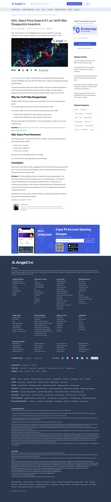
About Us (14, 285)
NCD (36, 303)
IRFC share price (16, 343)
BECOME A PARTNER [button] (40, 315)
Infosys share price (83, 345)
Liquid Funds (39, 401)
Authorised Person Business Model (42, 329)
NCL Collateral (75, 484)
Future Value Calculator (62, 293)
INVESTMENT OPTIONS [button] (40, 279)
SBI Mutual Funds (41, 398)
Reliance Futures (54, 382)
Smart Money (15, 319)
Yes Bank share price (17, 351)
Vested (37, 371)
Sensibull (21, 371)
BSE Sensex (66, 379)
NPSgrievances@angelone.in (17, 469)
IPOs (81, 117)
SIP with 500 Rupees (39, 287)
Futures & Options (79, 113)
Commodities (84, 109)
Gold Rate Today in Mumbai (26, 388)
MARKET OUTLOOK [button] (61, 315)
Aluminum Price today (37, 395)
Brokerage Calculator (61, 281)
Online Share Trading (83, 287)
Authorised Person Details (41, 333)
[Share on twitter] (27, 70)
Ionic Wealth (34, 365)
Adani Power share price (62, 345)
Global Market (89, 113)
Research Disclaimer (16, 482)
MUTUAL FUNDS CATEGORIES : (19, 401)
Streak (33, 371)
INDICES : (13, 379)
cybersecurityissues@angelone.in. (54, 471)
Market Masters (87, 117)
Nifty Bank (26, 379)
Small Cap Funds (49, 401)
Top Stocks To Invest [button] (18, 341)
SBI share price (38, 349)
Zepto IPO (81, 325)
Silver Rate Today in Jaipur (77, 391)
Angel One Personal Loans (42, 484)
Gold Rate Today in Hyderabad (71, 388)
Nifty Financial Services (37, 379)
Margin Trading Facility (52, 368)
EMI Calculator (60, 309)
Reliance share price (83, 343)
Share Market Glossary (62, 321)
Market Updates (78, 121)
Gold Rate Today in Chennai (55, 388)
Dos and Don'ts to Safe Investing (42, 482)
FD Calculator (60, 297)
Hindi (76, 117)
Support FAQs (38, 358)
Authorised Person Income (41, 325)
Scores (54, 482)
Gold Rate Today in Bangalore (87, 388)
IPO (79, 293)
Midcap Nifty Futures (43, 382)
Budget (76, 109)
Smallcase (27, 371)
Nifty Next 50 (47, 379)
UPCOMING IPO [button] (82, 315)
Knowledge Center (16, 317)
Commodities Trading (84, 297)
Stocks (36, 281)
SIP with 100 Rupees (39, 285)
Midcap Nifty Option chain (49, 385)
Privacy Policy (38, 476)
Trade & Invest (15, 9)
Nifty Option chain (22, 385)
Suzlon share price (16, 345)
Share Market (85, 129)
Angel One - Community (17, 329)
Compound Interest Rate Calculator (65, 295)
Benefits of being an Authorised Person (43, 323)
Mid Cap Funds (74, 401)
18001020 (29, 358)
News (43, 9)
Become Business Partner (40, 317)
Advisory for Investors (65, 484)
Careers (14, 295)
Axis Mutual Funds (52, 398)
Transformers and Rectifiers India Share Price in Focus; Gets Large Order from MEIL (85, 78)
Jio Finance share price (84, 349)
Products (50, 9)
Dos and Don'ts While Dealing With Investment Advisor (70, 482)
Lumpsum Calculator (61, 287)
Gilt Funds (66, 401)
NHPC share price (39, 345)
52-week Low (60, 325)
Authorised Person (83, 303)
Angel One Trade (32, 368)
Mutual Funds (88, 121)
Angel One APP (23, 368)
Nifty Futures (21, 382)
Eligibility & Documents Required (42, 327)
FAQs (86, 482)
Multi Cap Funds (84, 401)
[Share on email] (35, 70)
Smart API (61, 368)
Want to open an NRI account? (85, 48)
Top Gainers (59, 327)
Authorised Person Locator (41, 335)
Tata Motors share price (17, 349)
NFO (36, 289)
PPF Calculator (60, 307)
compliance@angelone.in (48, 468)
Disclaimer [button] (14, 451)
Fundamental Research (17, 323)
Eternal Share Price (61, 349)
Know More (24, 209)
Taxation (92, 129)
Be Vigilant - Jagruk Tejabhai (19, 331)
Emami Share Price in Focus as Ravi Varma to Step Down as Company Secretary (84, 69)
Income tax (81, 301)
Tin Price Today (82, 395)
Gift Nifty (88, 379)
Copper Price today (26, 395)
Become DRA (37, 319)
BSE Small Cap (74, 379)
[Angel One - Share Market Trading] (18, 4)
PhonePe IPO (82, 327)
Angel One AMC (26, 365)
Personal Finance (79, 125)
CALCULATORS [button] (60, 279)
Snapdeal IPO (82, 329)
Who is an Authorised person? (41, 321)
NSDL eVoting (92, 484)
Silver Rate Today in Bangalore (45, 391)
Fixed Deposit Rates (70, 368)
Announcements (60, 319)
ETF (35, 297)
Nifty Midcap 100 (57, 379)
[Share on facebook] (31, 70)
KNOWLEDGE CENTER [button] (84, 279)
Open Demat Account (74, 4)
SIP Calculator (60, 285)
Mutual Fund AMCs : (17, 398)
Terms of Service (48, 476)
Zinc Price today (49, 395)
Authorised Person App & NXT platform (44, 331)
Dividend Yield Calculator (62, 291)
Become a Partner (60, 9)
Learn (37, 9)
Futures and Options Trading (85, 299)
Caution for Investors (40, 487)
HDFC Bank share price (40, 343)
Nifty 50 (20, 379)
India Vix (82, 379)
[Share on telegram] (18, 70)
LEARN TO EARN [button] (16, 315)
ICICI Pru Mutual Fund (75, 398)
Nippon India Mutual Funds (88, 398)
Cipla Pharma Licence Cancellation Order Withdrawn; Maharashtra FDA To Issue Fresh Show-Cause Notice (86, 86)
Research (77, 129)
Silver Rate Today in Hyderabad (28, 391)
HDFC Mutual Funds (63, 398)
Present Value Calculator (62, 301)
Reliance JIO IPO (82, 319)
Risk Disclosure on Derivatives (25, 487)
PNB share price (60, 347)
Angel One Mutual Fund (29, 398)
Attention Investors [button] (17, 408)
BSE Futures (64, 382)
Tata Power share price (40, 351)
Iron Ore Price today (71, 395)
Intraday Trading (82, 289)
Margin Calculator (61, 283)
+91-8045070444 (36, 471)
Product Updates (89, 125)
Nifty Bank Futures (31, 382)
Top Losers (59, 329)
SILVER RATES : (15, 391)
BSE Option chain (74, 385)
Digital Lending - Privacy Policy (27, 484)
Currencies (37, 299)
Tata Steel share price (62, 343)
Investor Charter (54, 484)
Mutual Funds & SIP (28, 9)
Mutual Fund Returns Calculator (64, 305)
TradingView (44, 371)
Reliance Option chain (63, 385)
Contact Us (15, 287)
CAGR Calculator (60, 289)
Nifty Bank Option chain (35, 385)
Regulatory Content (28, 482)
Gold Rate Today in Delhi (41, 388)
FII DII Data (59, 331)
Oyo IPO (80, 321)
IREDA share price (16, 347)
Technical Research (16, 325)
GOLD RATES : (14, 388)
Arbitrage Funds (59, 401)
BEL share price (60, 351)
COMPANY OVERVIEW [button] (17, 279)
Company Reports (16, 327)
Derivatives (81, 295)
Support (77, 9)
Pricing (70, 9)
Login (87, 4)
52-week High (60, 323)
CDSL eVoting (84, 484)
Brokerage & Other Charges (18, 283)
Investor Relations (16, 291)
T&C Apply (92, 482)
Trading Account (82, 285)
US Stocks (37, 295)
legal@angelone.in (50, 473)
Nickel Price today (59, 395)
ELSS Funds (32, 401)
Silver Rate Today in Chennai (62, 391)
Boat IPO (81, 323)
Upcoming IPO (38, 291)
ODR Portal (14, 487)
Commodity (37, 301)
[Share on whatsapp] (23, 70)
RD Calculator (60, 299)
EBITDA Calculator (61, 303)
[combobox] (49, 28)
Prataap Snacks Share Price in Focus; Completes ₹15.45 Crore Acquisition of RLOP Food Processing (85, 95)
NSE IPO (81, 317)
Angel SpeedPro (41, 368)
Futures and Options (39, 293)
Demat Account (82, 283)
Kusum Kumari (21, 28)
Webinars (14, 293)
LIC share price (82, 351)
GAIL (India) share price (18, 78)
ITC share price (82, 347)
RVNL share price (38, 347)
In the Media (15, 289)
